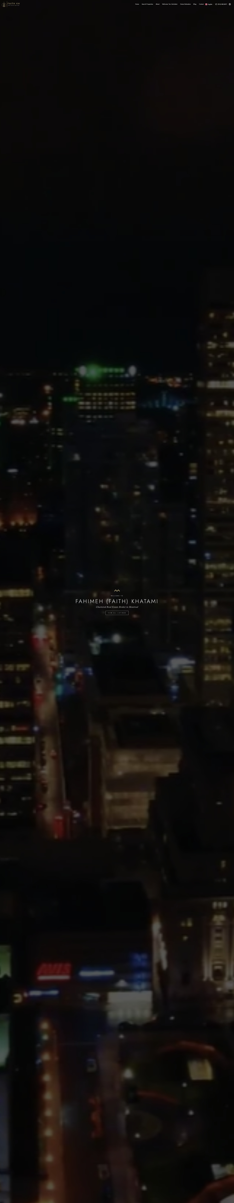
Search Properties (147, 4)
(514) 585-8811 (222, 4)
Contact (201, 4)
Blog (194, 4)
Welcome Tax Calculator (170, 4)
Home (137, 4)
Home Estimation (185, 4)
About (157, 4)
